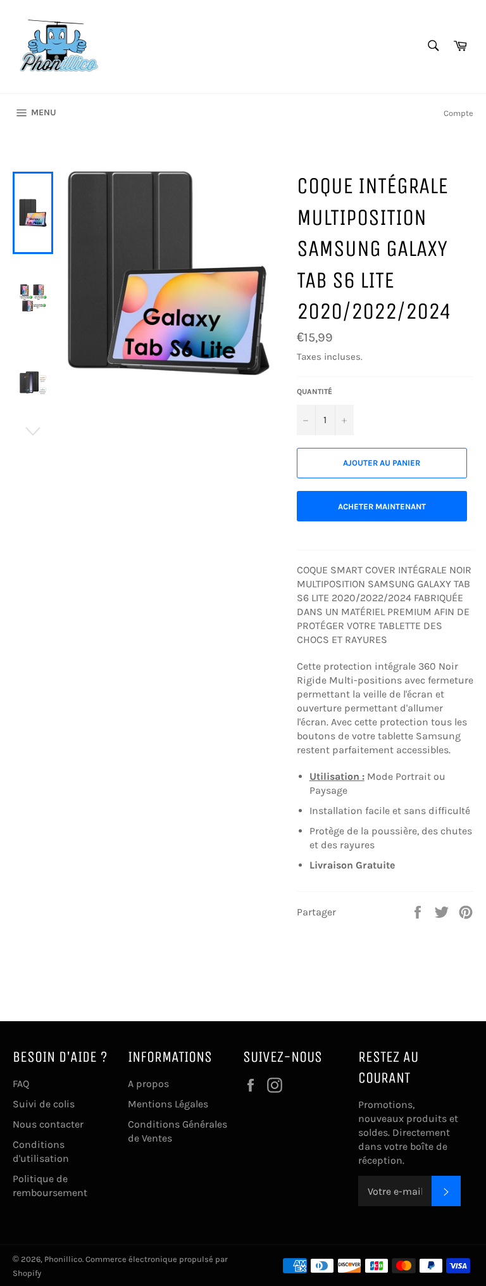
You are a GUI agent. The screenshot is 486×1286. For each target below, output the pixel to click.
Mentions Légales (168, 1104)
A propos (148, 1084)
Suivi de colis (44, 1104)
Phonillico (63, 1259)
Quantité (314, 391)
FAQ (21, 1084)
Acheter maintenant (382, 506)
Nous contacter (48, 1124)
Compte (458, 113)
